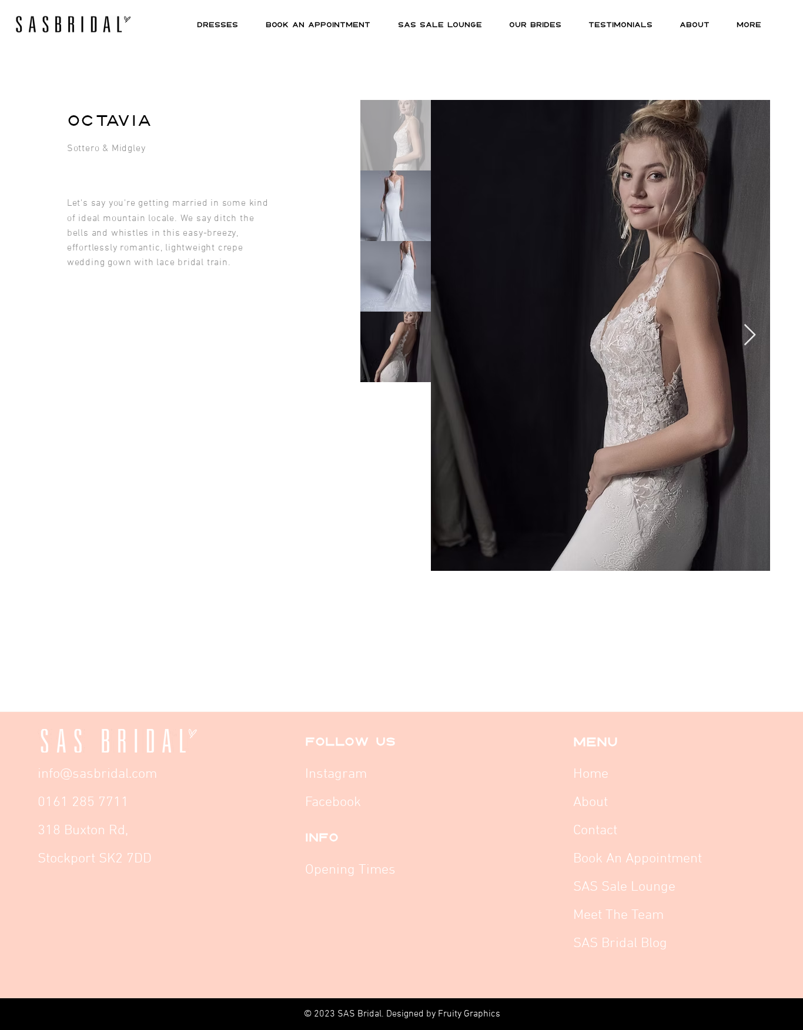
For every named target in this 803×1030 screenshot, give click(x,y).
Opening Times (350, 870)
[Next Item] (750, 335)
